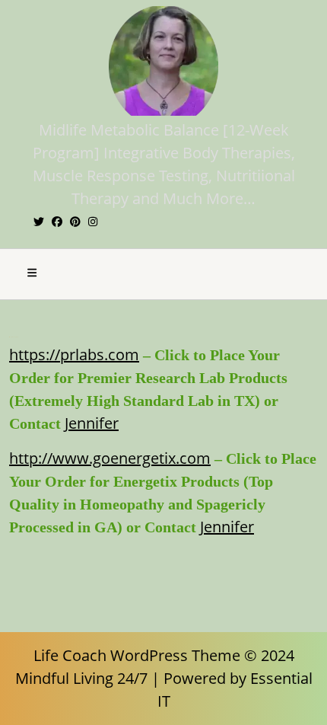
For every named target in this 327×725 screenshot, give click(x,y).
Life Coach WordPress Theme (136, 655)
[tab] (32, 274)
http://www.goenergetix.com (110, 458)
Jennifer (92, 423)
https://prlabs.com (74, 354)
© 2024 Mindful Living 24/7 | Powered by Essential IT (164, 678)
